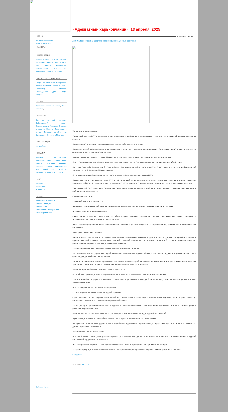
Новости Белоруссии (44, 204)
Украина (47, 172)
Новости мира (41, 207)
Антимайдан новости (44, 40)
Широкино (58, 71)
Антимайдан (41, 146)
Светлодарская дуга (46, 92)
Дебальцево (41, 186)
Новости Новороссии (55, 65)
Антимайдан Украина (82, 41)
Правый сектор (49, 169)
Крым (56, 59)
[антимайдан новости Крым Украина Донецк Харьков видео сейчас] (50, 31)
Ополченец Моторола (51, 89)
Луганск (63, 59)
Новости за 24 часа (43, 43)
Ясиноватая (40, 189)
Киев (49, 160)
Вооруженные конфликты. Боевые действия (115, 41)
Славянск (49, 71)
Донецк (39, 59)
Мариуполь (40, 62)
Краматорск (48, 59)
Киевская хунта (59, 160)
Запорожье (40, 160)
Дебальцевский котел (51, 123)
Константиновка (42, 126)
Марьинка (54, 126)
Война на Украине (43, 387)
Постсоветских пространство (47, 210)
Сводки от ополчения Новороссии (51, 83)
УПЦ (53, 172)
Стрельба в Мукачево (55, 135)
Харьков (59, 172)
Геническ (39, 157)
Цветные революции (44, 213)
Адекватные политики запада (48, 106)
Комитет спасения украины (51, 163)
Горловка (39, 183)
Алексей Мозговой (43, 86)
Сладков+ (77, 354)
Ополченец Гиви (59, 86)
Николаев (39, 166)
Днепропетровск (59, 157)
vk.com (85, 364)
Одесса (49, 166)
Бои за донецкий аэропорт (51, 120)
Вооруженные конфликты (46, 201)
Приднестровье (42, 68)
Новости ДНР (52, 62)
